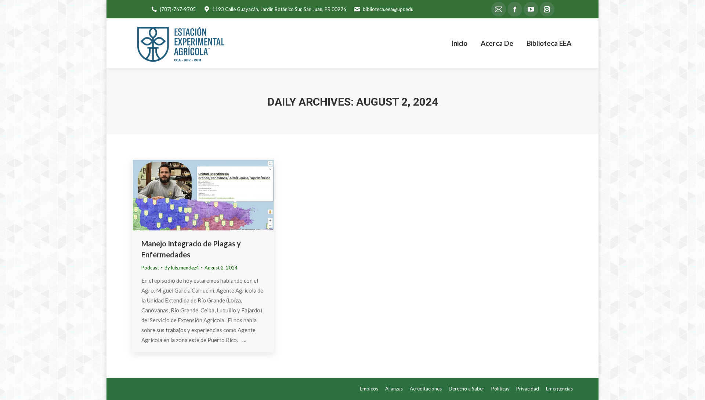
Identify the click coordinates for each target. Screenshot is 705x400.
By (181, 268)
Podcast (150, 268)
